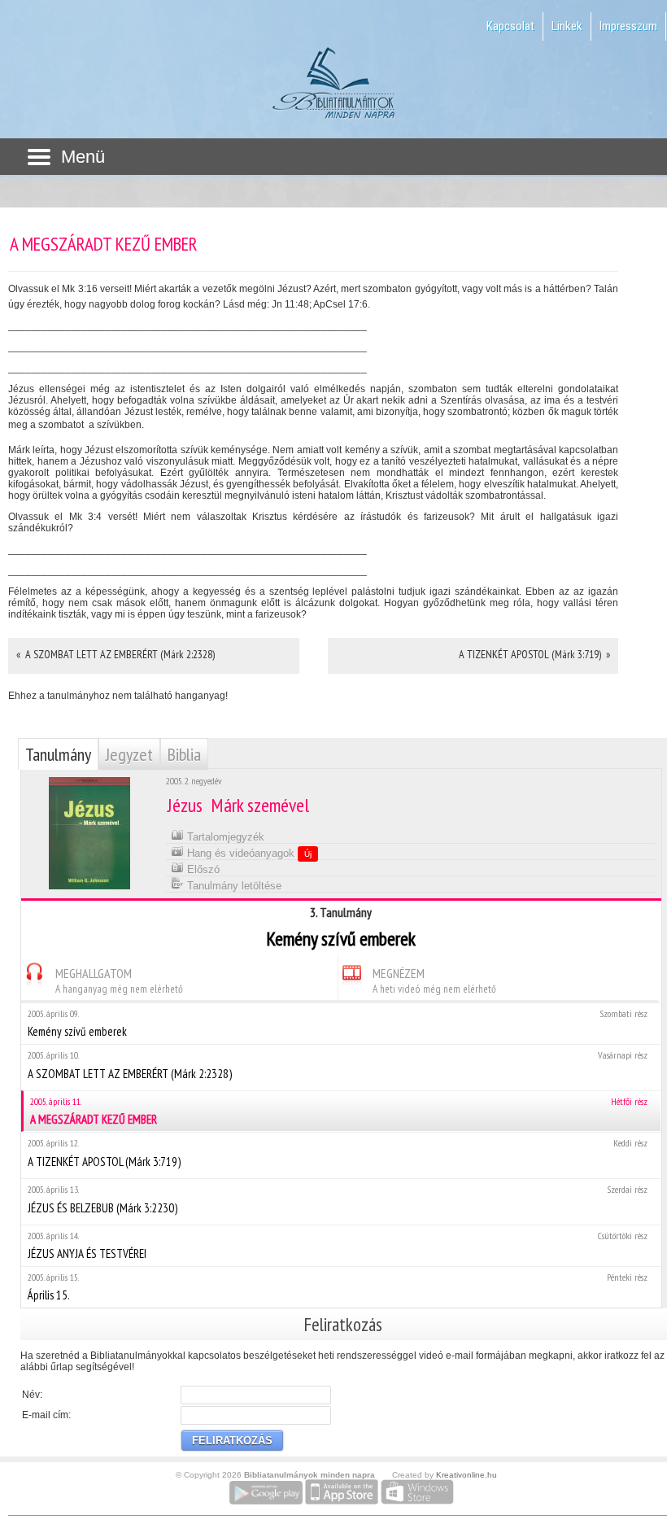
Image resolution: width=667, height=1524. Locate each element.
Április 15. (337, 1287)
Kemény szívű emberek (337, 1023)
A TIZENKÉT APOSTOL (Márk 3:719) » (534, 654)
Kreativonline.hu (466, 1474)
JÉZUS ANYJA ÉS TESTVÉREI (337, 1245)
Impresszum (628, 26)
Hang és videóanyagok (248, 853)
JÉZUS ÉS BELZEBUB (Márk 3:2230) (337, 1199)
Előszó (202, 869)
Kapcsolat (510, 26)
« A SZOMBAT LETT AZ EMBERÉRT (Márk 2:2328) (115, 654)
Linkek (566, 26)
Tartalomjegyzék (224, 837)
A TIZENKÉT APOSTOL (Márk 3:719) (337, 1153)
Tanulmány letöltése (232, 886)
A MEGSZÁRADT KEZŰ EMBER (338, 1111)
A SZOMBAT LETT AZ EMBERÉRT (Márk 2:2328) (337, 1065)
